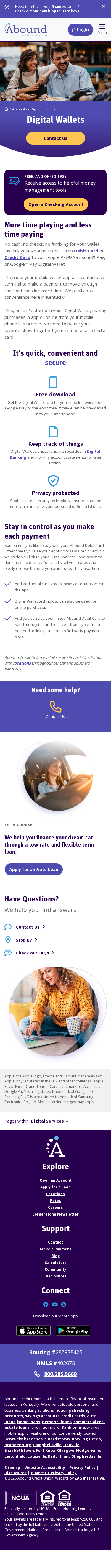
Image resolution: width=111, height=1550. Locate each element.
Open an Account (56, 1180)
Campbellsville (47, 1444)
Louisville (36, 1456)
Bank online (73, 1427)
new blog (47, 11)
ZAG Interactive (89, 1478)
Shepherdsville (86, 1456)
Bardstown (59, 1438)
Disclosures (55, 1276)
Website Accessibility (45, 1467)
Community (55, 1269)
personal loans (57, 1421)
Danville (71, 1444)
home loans (28, 1421)
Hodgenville (88, 1450)
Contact (55, 1242)
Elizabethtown (19, 1450)
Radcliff (55, 1456)
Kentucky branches (23, 1438)
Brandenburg (17, 1444)
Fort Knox (45, 1450)
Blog (56, 1255)
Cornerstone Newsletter (55, 1214)
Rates (55, 1200)
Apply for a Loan (55, 1187)
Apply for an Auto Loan (33, 869)
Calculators (56, 1262)
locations (22, 663)
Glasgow (65, 1450)
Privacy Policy (83, 1467)
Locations (55, 1193)
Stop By (24, 940)
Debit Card (86, 251)
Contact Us (28, 927)
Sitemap (12, 1467)
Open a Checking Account (55, 204)
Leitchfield (15, 1456)
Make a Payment (55, 1249)
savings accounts (42, 1415)
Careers (55, 1207)
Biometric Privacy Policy (54, 1472)
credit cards (73, 1415)
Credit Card (17, 257)
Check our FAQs (32, 953)
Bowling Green (86, 1438)
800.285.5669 (60, 1374)
